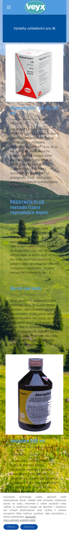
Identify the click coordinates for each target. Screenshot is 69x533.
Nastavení (30, 517)
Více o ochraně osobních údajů (19, 520)
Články (13, 218)
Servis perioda (25, 288)
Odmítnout (29, 526)
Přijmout (11, 526)
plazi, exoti (21, 447)
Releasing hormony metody (32, 218)
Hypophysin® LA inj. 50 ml (34, 110)
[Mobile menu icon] (8, 7)
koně (12, 451)
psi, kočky (32, 447)
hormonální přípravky (20, 119)
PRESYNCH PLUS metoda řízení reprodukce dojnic (29, 207)
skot (40, 447)
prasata (48, 447)
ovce (12, 447)
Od (42, 119)
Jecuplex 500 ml (27, 441)
